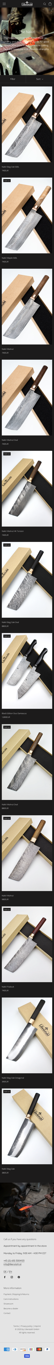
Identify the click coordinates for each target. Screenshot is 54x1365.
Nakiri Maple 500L (9, 258)
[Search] (44, 3)
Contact (7, 1313)
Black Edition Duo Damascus (14, 713)
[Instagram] (12, 1277)
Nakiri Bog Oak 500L (10, 166)
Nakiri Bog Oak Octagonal (13, 1077)
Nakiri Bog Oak (8, 1168)
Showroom (8, 1303)
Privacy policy (26, 1326)
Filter (12, 78)
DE (5, 1271)
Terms (16, 1326)
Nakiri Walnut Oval (10, 440)
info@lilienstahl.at (12, 1264)
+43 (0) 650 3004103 (14, 1260)
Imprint (37, 1326)
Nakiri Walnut (8, 349)
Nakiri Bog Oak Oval (10, 622)
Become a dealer (11, 1308)
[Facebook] (5, 1277)
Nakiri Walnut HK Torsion (13, 531)
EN (10, 1271)
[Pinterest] (19, 1277)
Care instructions (11, 1299)
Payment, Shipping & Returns (16, 1294)
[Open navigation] (4, 4)
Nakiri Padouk (8, 986)
